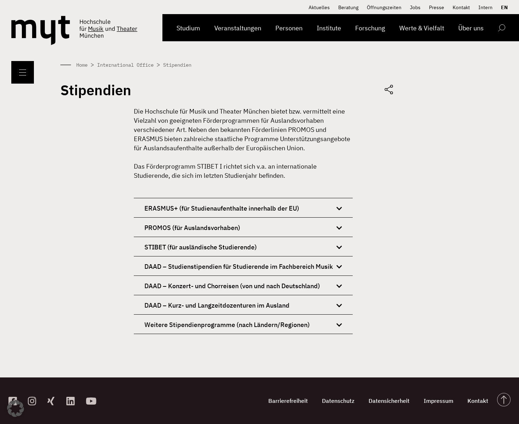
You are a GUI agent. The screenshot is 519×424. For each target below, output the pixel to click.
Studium (188, 28)
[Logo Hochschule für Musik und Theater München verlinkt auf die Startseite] (40, 30)
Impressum (438, 400)
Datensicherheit (389, 400)
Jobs (415, 7)
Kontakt (461, 7)
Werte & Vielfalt (421, 28)
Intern (485, 7)
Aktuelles (319, 7)
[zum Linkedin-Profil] (73, 401)
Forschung (370, 28)
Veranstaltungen (237, 28)
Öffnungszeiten (384, 7)
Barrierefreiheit (288, 400)
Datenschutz (338, 400)
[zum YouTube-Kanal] (93, 401)
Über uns (471, 28)
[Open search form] (501, 29)
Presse (436, 7)
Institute (329, 28)
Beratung (348, 7)
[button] (15, 408)
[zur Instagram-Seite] (35, 401)
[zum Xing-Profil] (54, 401)
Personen (289, 28)
